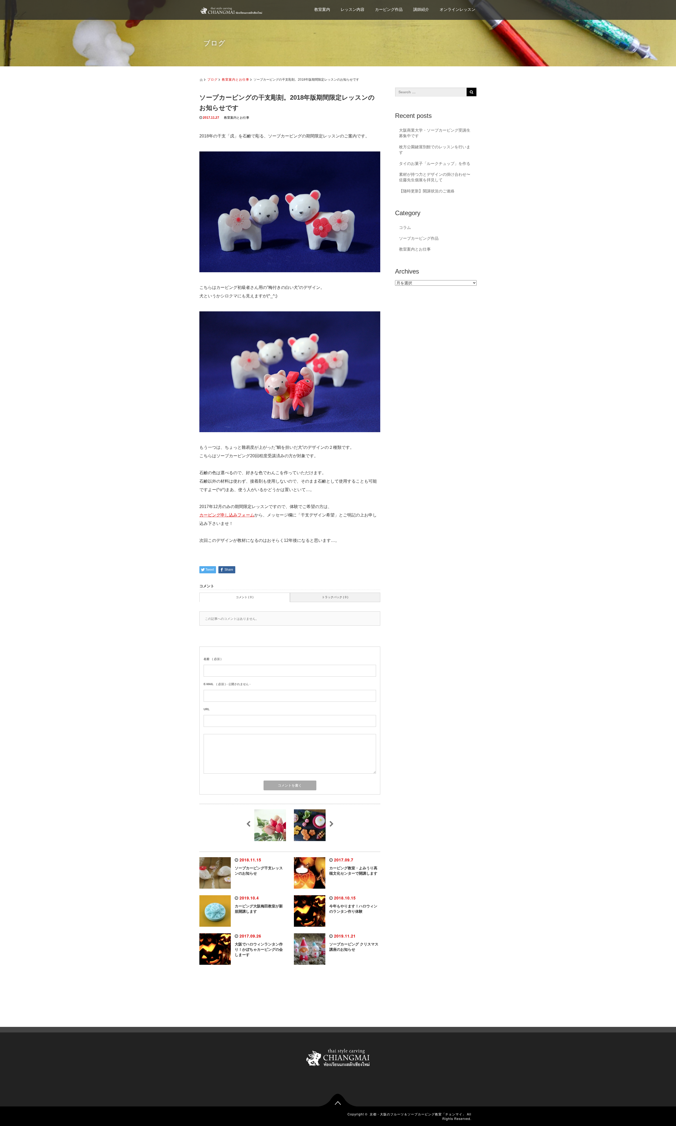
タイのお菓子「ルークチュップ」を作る (434, 163)
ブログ (212, 79)
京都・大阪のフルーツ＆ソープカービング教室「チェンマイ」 (418, 1114)
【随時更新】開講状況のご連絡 (426, 191)
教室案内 (322, 9)
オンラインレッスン (457, 9)
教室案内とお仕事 (235, 79)
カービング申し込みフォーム (226, 515)
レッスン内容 (352, 9)
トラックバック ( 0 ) (335, 597)
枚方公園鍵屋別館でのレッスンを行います (434, 150)
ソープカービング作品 (419, 238)
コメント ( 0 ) (244, 597)
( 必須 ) (213, 659)
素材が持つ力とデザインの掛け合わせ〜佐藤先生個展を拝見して (434, 177)
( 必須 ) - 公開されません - (227, 684)
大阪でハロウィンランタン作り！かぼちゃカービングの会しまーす (259, 949)
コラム (405, 227)
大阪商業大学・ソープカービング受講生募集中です (434, 133)
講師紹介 (421, 9)
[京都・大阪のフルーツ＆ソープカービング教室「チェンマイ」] (231, 7)
